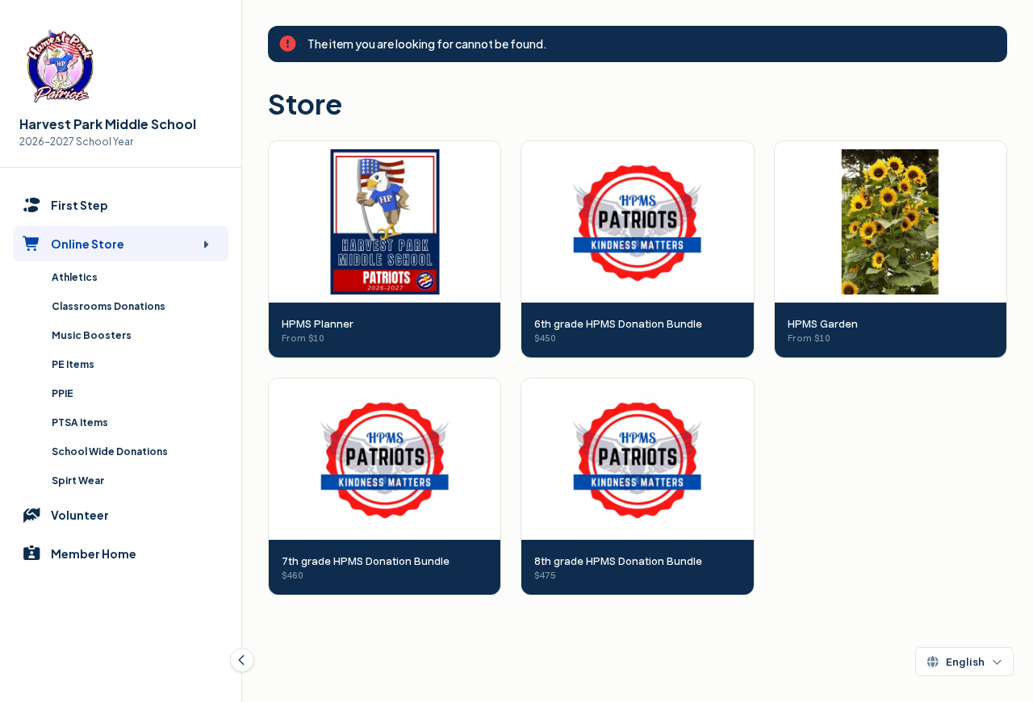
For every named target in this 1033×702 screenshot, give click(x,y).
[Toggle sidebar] (242, 660)
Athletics (75, 277)
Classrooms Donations (108, 306)
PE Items (73, 364)
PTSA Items (80, 422)
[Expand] (206, 244)
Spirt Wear (78, 480)
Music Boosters (92, 335)
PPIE (62, 393)
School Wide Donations (110, 451)
